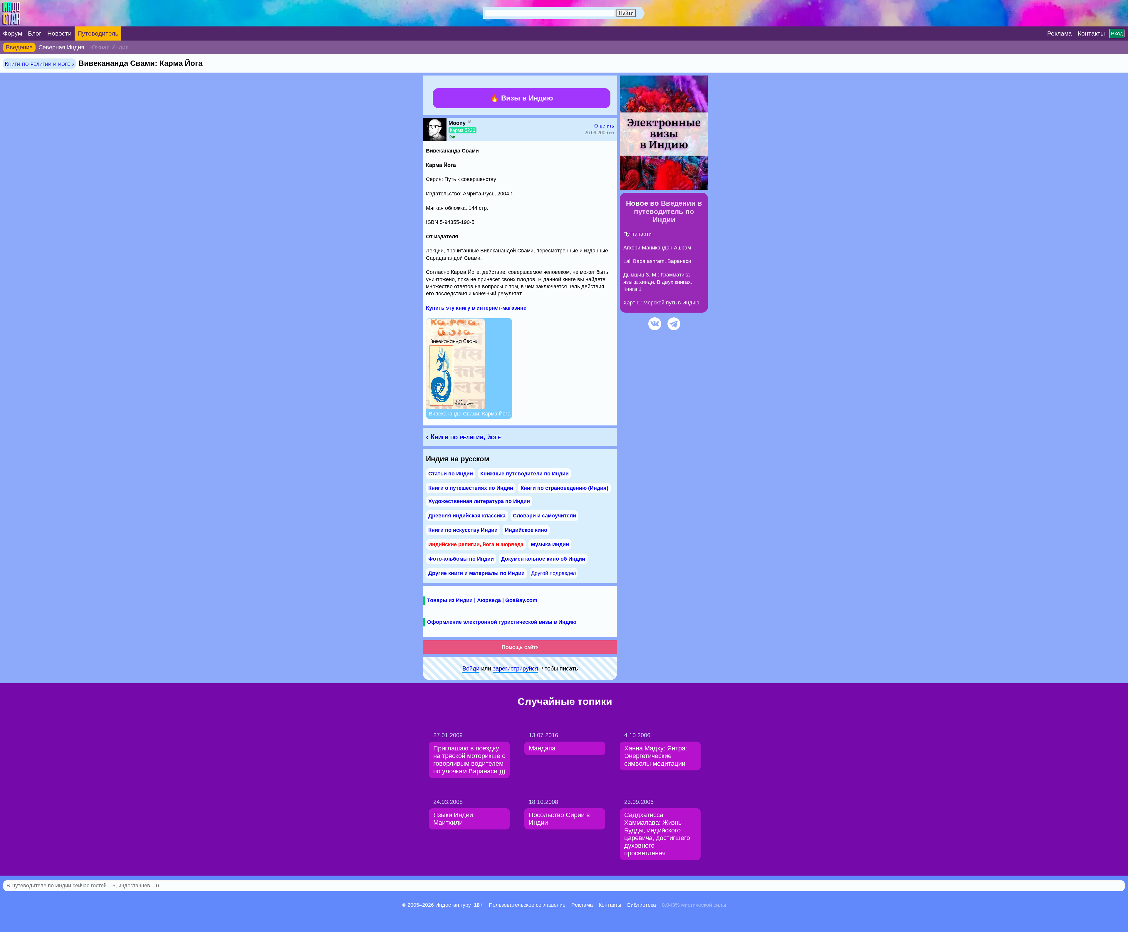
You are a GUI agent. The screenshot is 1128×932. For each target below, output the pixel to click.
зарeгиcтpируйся (515, 668)
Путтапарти (637, 234)
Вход (1117, 33)
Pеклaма (582, 905)
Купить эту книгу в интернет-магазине (476, 308)
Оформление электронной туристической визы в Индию (501, 622)
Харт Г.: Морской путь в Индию (661, 303)
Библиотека (641, 905)
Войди (470, 668)
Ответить (604, 125)
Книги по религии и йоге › (39, 63)
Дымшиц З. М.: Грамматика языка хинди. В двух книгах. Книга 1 (657, 282)
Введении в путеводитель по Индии (668, 211)
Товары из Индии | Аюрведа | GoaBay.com (482, 600)
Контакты (610, 905)
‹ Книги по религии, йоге (463, 437)
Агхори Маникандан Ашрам (657, 248)
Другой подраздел (553, 573)
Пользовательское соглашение (527, 905)
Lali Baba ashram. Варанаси (657, 261)
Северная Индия (61, 47)
